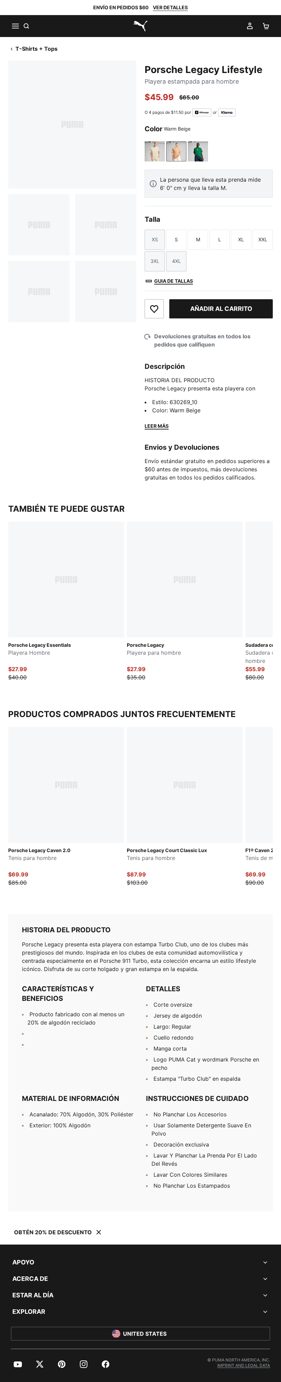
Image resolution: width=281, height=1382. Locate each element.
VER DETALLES (170, 7)
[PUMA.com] (140, 26)
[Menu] (15, 26)
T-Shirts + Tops (36, 48)
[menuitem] (18, 1364)
